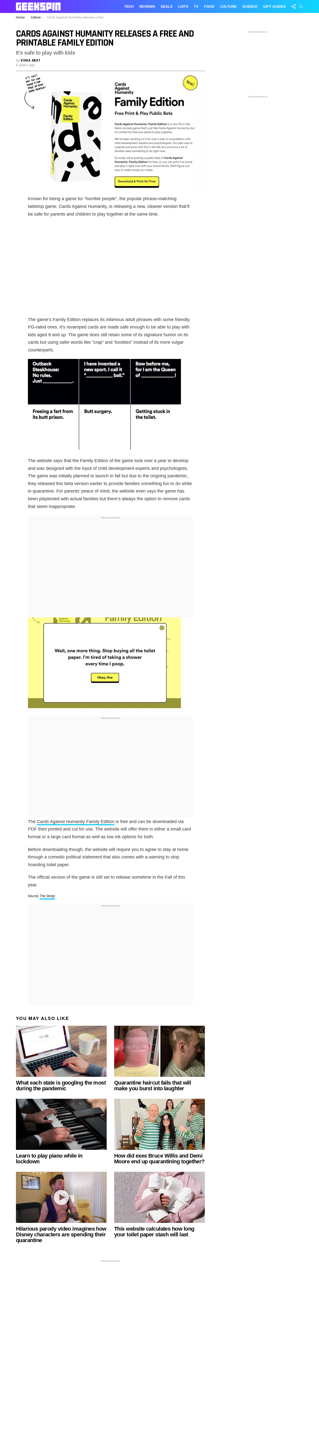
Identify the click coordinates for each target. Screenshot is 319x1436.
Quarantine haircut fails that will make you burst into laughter (152, 1086)
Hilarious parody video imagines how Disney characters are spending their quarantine (61, 1234)
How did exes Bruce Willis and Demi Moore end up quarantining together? (159, 1159)
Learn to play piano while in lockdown (49, 1159)
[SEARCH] (301, 6)
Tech (129, 6)
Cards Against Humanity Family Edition (75, 821)
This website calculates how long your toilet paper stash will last (154, 1232)
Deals (166, 6)
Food (209, 6)
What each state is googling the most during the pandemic (61, 1086)
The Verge (47, 896)
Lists (183, 6)
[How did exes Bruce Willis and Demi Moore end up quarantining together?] (159, 1124)
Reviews (147, 6)
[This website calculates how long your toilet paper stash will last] (159, 1197)
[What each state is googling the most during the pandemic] (61, 1051)
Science (249, 6)
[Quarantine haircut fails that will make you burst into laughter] (159, 1051)
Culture (228, 6)
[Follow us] (294, 6)
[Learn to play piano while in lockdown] (61, 1124)
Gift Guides (274, 6)
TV (196, 6)
